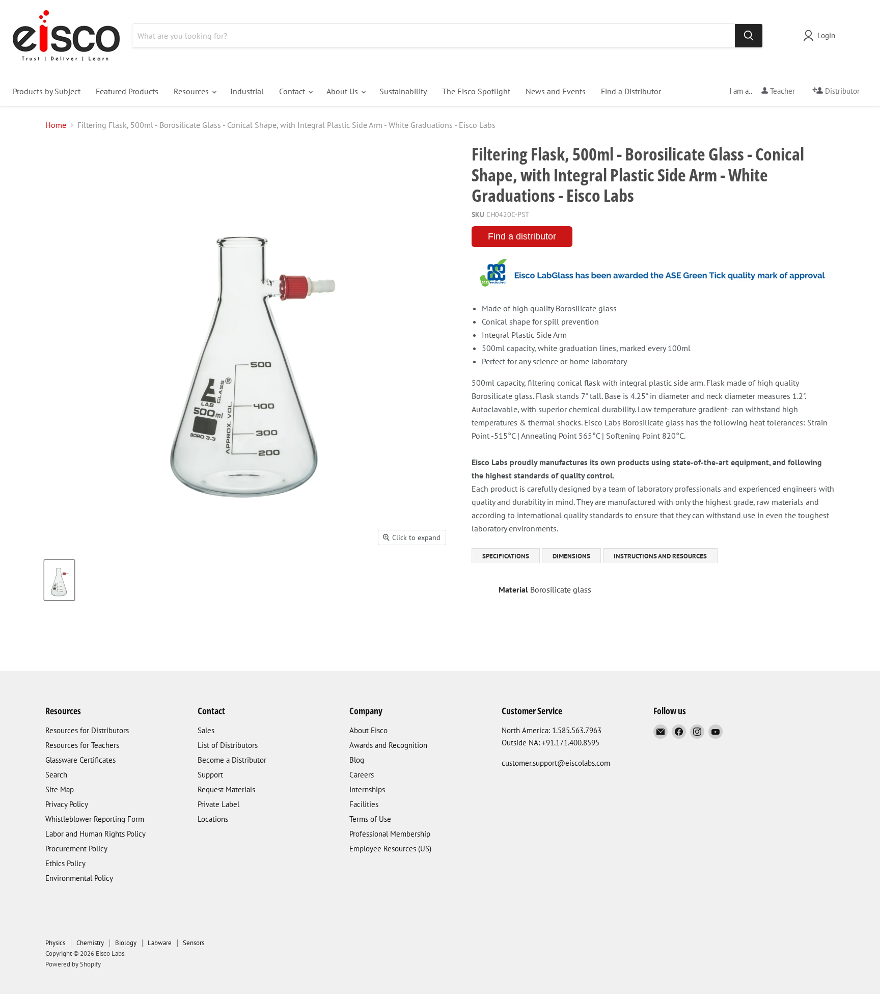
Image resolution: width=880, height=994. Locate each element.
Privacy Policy (66, 804)
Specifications (505, 556)
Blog (356, 760)
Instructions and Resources (660, 556)
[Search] (748, 35)
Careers (361, 775)
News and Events (556, 91)
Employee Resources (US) (390, 848)
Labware (160, 942)
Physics (55, 942)
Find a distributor (522, 236)
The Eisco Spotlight (476, 91)
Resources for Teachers (82, 745)
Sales (206, 730)
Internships (367, 789)
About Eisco (368, 730)
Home (55, 124)
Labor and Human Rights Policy (95, 834)
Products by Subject (46, 91)
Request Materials (226, 789)
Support (210, 775)
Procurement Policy (76, 848)
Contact (293, 91)
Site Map (59, 789)
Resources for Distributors (87, 730)
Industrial (247, 91)
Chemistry (90, 942)
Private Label (218, 804)
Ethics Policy (65, 863)
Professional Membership (389, 834)
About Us (343, 91)
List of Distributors (228, 745)
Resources (192, 91)
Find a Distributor (631, 91)
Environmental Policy (79, 878)
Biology (125, 942)
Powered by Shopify (73, 964)
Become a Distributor (232, 760)
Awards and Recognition (388, 745)
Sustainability (403, 91)
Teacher (781, 91)
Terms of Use (370, 819)
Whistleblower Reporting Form (94, 819)
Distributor (841, 91)
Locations (213, 819)
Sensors (193, 942)
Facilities (363, 804)
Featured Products (127, 91)
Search (56, 775)
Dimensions (571, 556)
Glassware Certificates (80, 760)
